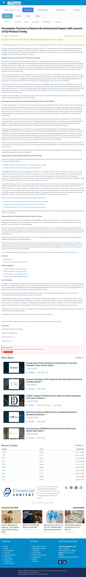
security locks (60, 298)
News (27, 22)
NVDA (4, 473)
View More (78, 358)
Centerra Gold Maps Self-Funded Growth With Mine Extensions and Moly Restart (54, 380)
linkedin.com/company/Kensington (18, 274)
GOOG (4, 464)
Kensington (5, 48)
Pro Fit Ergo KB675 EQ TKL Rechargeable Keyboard (32, 105)
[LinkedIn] (76, 492)
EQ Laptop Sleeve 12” (16, 84)
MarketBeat (31, 372)
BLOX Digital (45, 574)
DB (47, 372)
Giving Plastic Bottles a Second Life (17, 262)
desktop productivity (73, 293)
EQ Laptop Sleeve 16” (58, 84)
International (46, 22)
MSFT (3, 470)
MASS (43, 421)
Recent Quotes (43, 10)
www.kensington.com (72, 252)
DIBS (60, 405)
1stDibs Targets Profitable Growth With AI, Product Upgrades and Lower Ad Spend (53, 397)
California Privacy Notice (23, 572)
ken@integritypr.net (7, 341)
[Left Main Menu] (4, 2)
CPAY (43, 372)
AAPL (3, 455)
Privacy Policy (43, 496)
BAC (3, 461)
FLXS (43, 438)
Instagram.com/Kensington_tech (18, 269)
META (3, 467)
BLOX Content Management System (32, 574)
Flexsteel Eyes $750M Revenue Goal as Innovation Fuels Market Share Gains (51, 429)
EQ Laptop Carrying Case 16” (45, 75)
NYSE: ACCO (53, 305)
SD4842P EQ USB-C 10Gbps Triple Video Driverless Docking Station (23, 201)
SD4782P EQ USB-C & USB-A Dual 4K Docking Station (19, 168)
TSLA (3, 479)
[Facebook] (71, 492)
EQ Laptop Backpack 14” (15, 61)
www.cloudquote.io (51, 489)
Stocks (18, 16)
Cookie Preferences (34, 572)
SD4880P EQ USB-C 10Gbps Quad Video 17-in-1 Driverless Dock (21, 165)
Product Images (8, 259)
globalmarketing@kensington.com (19, 276)
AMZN (4, 452)
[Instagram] (81, 492)
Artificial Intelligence (46, 405)
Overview (18, 22)
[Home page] (14, 3)
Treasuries (57, 22)
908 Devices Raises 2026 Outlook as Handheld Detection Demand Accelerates (51, 413)
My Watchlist (60, 10)
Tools (37, 16)
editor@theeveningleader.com (69, 557)
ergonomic (32, 295)
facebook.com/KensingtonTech (18, 271)
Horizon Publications (31, 570)
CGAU (43, 388)
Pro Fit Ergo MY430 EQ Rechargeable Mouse (32, 129)
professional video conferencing (17, 295)
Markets (7, 16)
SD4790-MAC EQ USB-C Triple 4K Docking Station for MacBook (21, 207)
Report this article (8, 351)
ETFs (28, 16)
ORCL (3, 476)
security (64, 293)
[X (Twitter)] (66, 492)
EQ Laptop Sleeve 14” (36, 84)
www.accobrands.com (72, 305)
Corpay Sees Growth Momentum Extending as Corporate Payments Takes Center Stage (51, 364)
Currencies (35, 22)
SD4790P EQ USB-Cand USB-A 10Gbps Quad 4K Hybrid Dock (21, 204)
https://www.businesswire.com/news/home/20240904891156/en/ (43, 321)
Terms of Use (56, 570)
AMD (3, 458)
